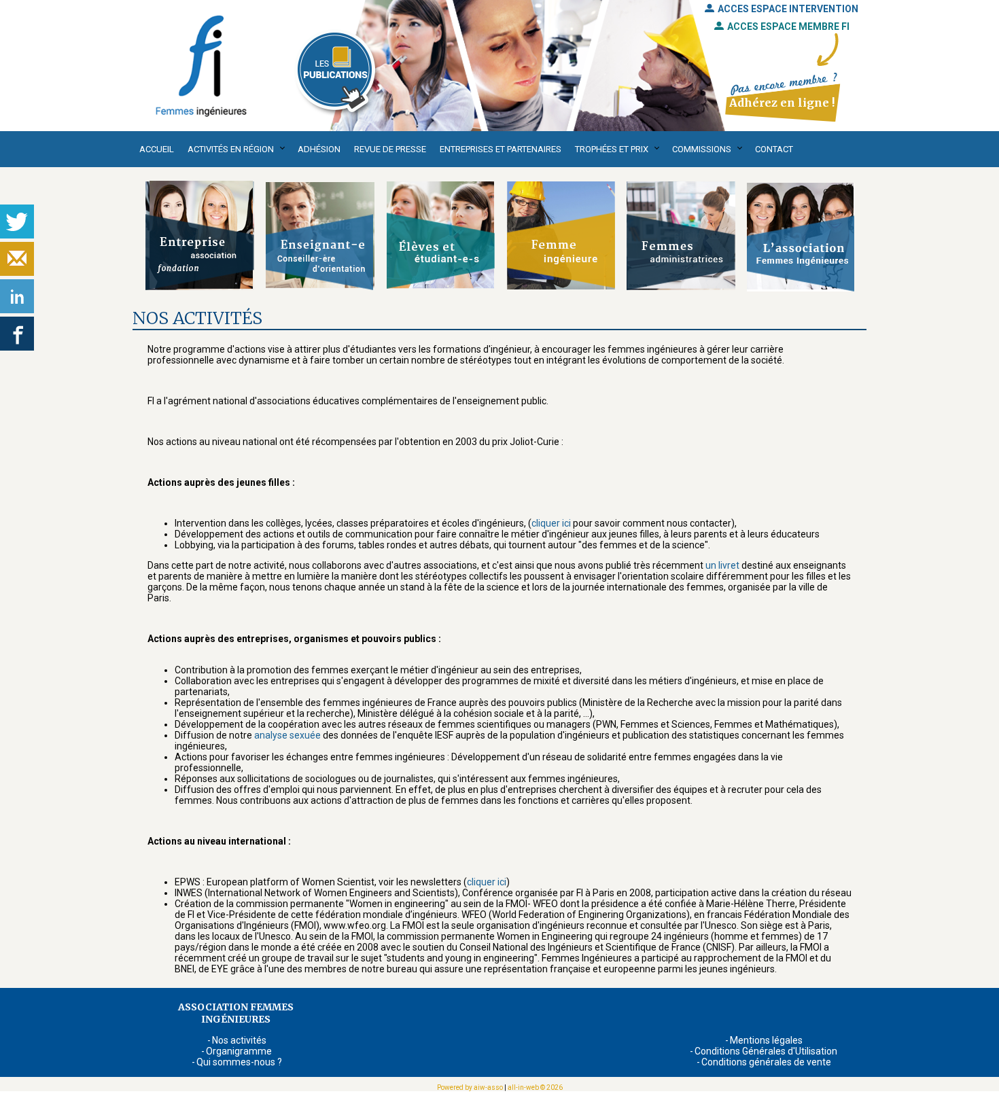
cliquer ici (551, 523)
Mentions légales (766, 1040)
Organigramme (239, 1051)
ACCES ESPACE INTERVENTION (788, 8)
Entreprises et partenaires (500, 149)
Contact (774, 149)
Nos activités (239, 1040)
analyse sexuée (287, 735)
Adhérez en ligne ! (782, 102)
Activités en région (231, 149)
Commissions (701, 149)
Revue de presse (390, 149)
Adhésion (319, 149)
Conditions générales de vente (766, 1062)
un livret (722, 565)
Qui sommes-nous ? (239, 1062)
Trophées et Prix (611, 149)
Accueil (156, 149)
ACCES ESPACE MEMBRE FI (788, 26)
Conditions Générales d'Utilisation (766, 1051)
